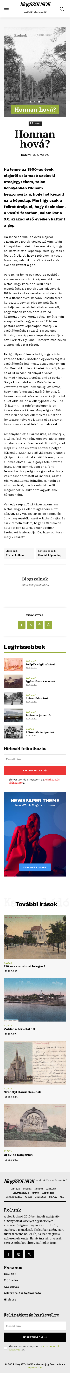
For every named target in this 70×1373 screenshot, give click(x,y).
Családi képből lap (49, 555)
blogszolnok (35, 578)
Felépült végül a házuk (40, 664)
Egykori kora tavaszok (40, 681)
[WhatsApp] (48, 625)
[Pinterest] (39, 625)
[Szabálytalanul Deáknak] (35, 1063)
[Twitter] (30, 625)
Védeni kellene (15, 555)
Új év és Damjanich (18, 1155)
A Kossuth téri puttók (40, 732)
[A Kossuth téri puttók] (13, 732)
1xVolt (31, 661)
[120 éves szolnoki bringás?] (35, 937)
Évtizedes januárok (38, 715)
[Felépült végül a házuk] (13, 664)
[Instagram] (18, 1254)
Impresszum (35, 1367)
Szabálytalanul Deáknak (22, 1092)
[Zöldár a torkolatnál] (35, 1000)
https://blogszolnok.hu (35, 585)
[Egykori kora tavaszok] (13, 681)
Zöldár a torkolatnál (19, 1029)
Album (35, 102)
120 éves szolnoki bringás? (24, 966)
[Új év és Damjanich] (35, 1125)
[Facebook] (21, 625)
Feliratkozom (33, 1337)
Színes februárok (37, 698)
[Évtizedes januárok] (13, 715)
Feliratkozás (32, 770)
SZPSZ (30, 729)
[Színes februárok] (13, 698)
